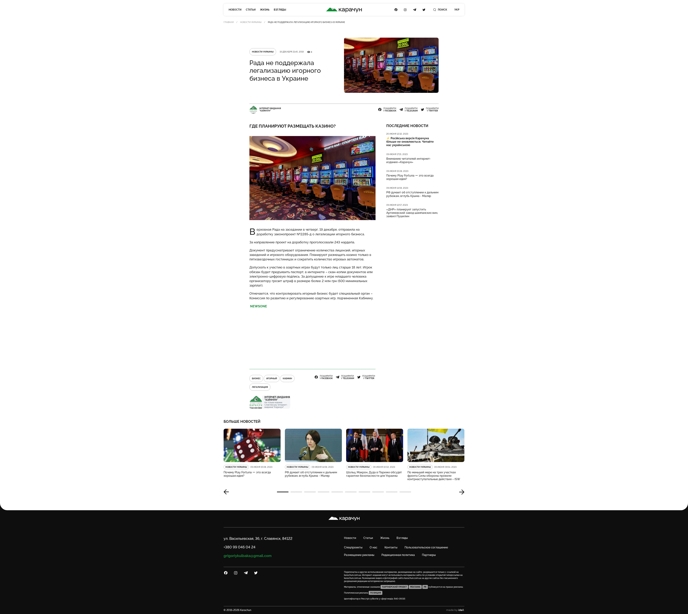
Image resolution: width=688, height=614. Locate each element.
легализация (260, 387)
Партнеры (429, 555)
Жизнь (264, 9)
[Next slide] (460, 492)
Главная (229, 22)
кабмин (287, 378)
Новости (235, 9)
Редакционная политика (398, 555)
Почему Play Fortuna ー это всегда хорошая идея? (410, 177)
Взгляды (280, 9)
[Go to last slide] (227, 492)
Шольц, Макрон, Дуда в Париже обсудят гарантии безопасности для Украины (374, 474)
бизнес (256, 378)
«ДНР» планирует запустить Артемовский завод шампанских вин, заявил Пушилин (412, 213)
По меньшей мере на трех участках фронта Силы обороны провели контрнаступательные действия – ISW (433, 476)
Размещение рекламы (359, 555)
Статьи (251, 9)
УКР (456, 9)
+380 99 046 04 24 (239, 547)
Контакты (390, 547)
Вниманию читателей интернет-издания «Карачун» (408, 160)
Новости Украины (250, 22)
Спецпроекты (353, 547)
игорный (271, 378)
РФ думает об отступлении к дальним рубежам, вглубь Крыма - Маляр (412, 194)
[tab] (282, 492)
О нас (373, 547)
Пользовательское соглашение (426, 547)
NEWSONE (258, 306)
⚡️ (410, 142)
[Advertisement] (312, 337)
